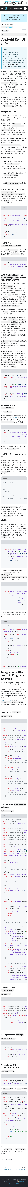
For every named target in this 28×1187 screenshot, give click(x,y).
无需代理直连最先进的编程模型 (11, 1)
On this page (6, 35)
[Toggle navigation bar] (2, 8)
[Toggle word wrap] (21, 211)
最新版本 (16, 19)
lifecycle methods (6, 700)
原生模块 (14, 418)
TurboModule (10, 64)
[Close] (27, 3)
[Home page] (2, 24)
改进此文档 (9, 1159)
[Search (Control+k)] (25, 8)
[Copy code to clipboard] (24, 211)
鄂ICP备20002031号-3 (11, 1181)
